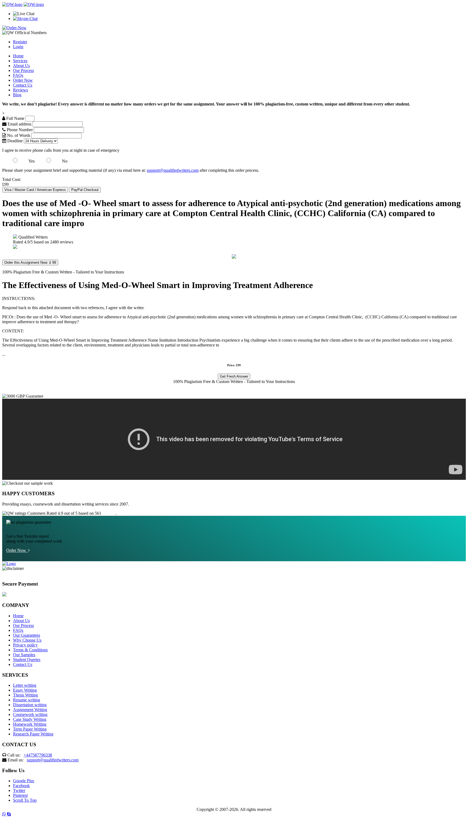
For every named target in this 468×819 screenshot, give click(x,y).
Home (18, 56)
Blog (17, 95)
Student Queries (26, 659)
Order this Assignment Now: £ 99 (30, 262)
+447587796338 (38, 755)
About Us (21, 65)
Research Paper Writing (33, 734)
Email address (18, 124)
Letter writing (24, 685)
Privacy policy (25, 645)
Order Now (23, 80)
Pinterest (20, 795)
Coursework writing (30, 714)
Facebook (21, 785)
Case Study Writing (29, 719)
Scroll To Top (25, 800)
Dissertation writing (30, 704)
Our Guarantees (26, 635)
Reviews (20, 90)
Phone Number (20, 129)
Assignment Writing (30, 709)
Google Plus (23, 780)
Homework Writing (29, 724)
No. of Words (18, 135)
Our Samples (24, 654)
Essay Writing (25, 690)
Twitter (19, 790)
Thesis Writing (25, 695)
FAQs (18, 75)
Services (20, 60)
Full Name (14, 118)
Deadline (14, 140)
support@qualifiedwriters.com (173, 170)
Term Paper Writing (30, 729)
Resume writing (26, 700)
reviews (109, 513)
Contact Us (22, 85)
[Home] (12, 4)
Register (20, 41)
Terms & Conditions (30, 650)
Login (18, 46)
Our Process (23, 70)
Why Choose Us (27, 640)
